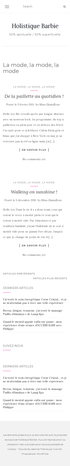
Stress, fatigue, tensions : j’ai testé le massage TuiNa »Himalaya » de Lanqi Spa (32, 312)
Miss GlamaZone (49, 104)
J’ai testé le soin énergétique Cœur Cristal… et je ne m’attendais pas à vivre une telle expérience (35, 301)
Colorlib (57, 449)
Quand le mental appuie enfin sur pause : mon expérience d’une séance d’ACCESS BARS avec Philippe (32, 325)
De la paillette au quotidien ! (34, 96)
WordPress (42, 453)
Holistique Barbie (35, 26)
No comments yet (34, 159)
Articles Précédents (19, 273)
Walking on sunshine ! (34, 192)
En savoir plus (34, 149)
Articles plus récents (50, 278)
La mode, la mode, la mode (34, 86)
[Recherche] (64, 7)
